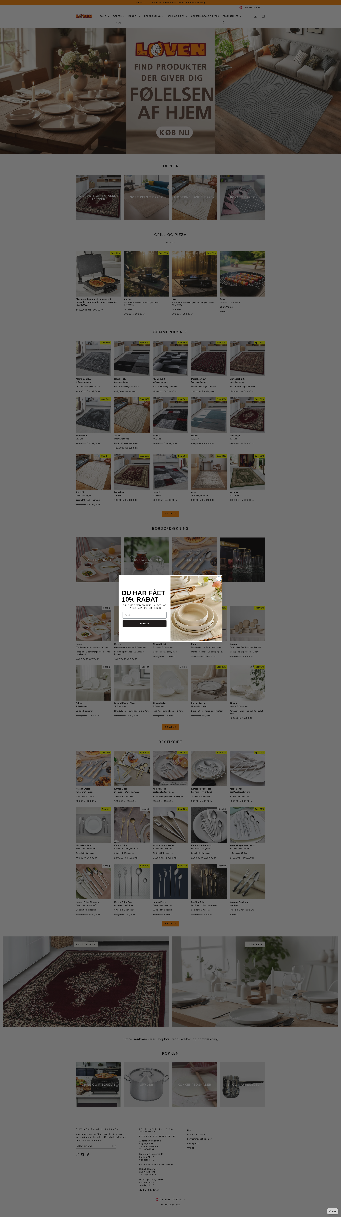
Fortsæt (144, 623)
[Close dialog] (219, 578)
